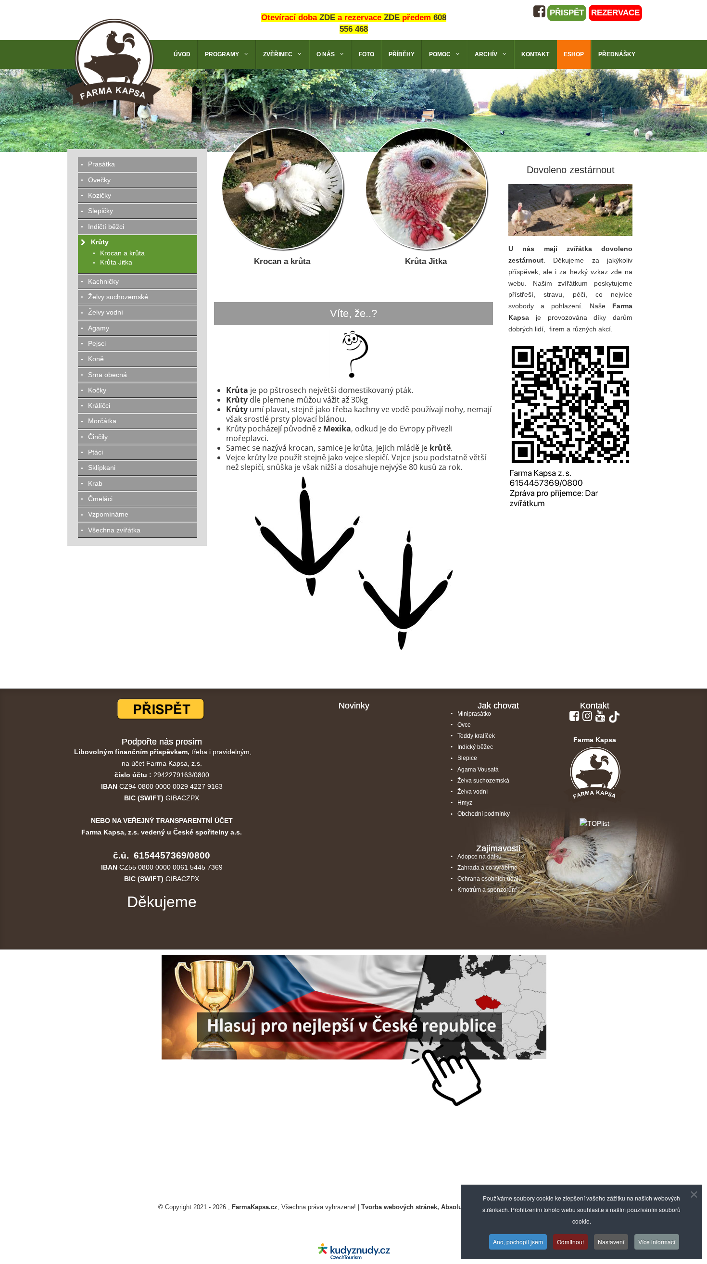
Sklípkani (101, 467)
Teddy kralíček (476, 736)
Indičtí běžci (106, 226)
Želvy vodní (105, 312)
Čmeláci (100, 499)
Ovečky (99, 180)
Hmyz (464, 802)
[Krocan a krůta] (282, 188)
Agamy (98, 328)
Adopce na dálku (479, 856)
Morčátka (102, 421)
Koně (96, 359)
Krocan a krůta (282, 261)
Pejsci (97, 343)
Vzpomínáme (108, 514)
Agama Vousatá (478, 769)
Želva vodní (472, 791)
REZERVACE (615, 12)
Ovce (464, 724)
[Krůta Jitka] (426, 188)
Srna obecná (107, 375)
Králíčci (99, 405)
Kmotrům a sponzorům (487, 889)
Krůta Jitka (426, 261)
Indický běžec (475, 747)
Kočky (97, 390)
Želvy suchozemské (118, 297)
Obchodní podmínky (483, 813)
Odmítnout (570, 1241)
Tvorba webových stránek (399, 1207)
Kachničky (103, 281)
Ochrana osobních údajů (489, 878)
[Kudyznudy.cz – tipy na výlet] (354, 1251)
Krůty (100, 242)
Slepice (467, 758)
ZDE (327, 17)
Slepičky (100, 211)
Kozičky (99, 195)
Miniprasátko (474, 713)
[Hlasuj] (354, 1035)
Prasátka (101, 164)
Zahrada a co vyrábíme (487, 867)
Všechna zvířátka (114, 530)
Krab (95, 483)
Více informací (656, 1241)
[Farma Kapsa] (113, 61)
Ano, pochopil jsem (518, 1241)
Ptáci (95, 452)
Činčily (98, 437)
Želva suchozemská (483, 780)
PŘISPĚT (567, 12)
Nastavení (611, 1241)
